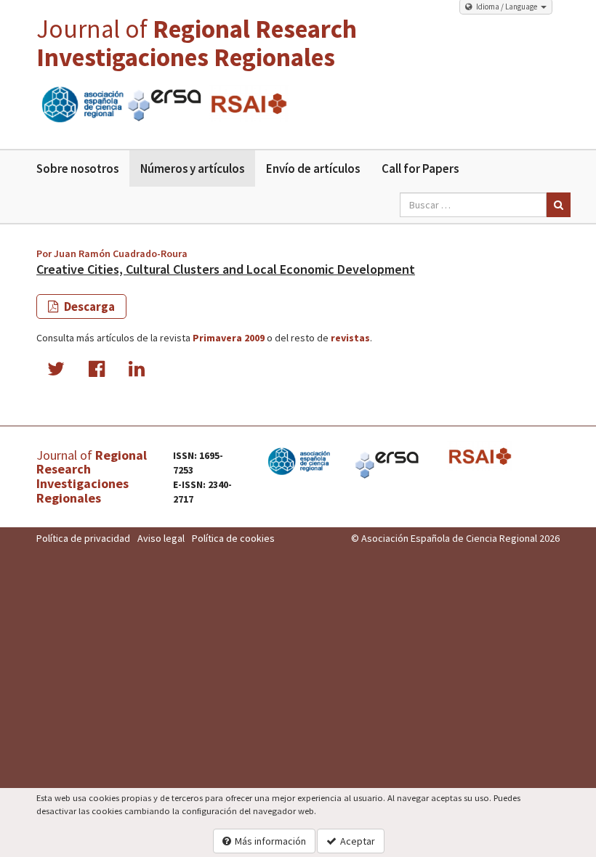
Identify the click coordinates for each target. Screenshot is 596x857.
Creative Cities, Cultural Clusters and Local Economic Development (225, 269)
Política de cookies (233, 538)
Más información (270, 841)
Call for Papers (420, 168)
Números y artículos (192, 168)
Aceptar (357, 841)
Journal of (196, 43)
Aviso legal (161, 538)
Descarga (88, 306)
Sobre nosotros (77, 168)
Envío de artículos (313, 168)
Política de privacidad (83, 538)
